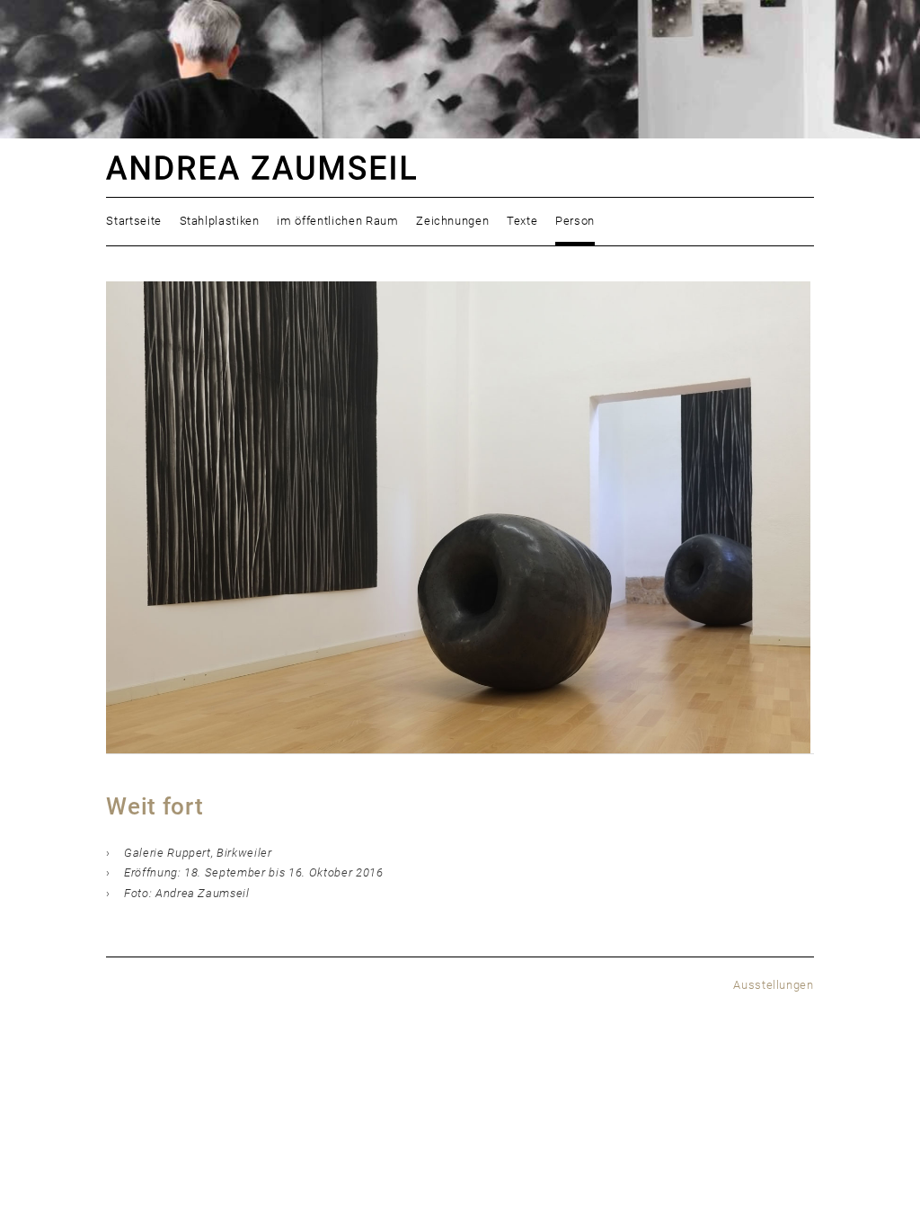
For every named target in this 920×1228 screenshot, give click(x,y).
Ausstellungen (773, 985)
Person (575, 220)
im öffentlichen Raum (337, 220)
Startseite (134, 220)
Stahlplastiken (220, 220)
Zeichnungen (452, 220)
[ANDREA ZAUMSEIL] (460, 167)
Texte (522, 220)
